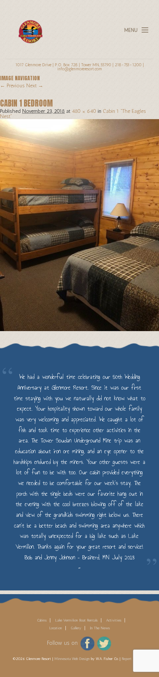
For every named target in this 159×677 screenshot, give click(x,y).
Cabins (42, 620)
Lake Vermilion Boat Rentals (76, 620)
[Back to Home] (28, 27)
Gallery (76, 628)
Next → (34, 85)
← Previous (12, 85)
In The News (100, 628)
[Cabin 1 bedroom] (79, 225)
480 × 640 (84, 111)
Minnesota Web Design (72, 659)
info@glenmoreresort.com (79, 68)
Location (55, 628)
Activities (113, 620)
